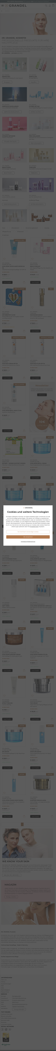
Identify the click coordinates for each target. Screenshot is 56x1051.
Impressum (24, 541)
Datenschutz (31, 541)
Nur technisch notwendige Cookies (28, 531)
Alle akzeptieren (28, 537)
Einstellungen (34, 526)
